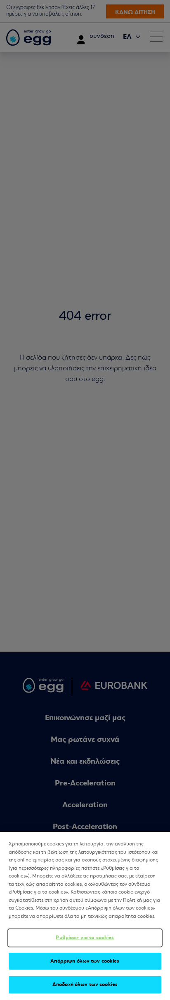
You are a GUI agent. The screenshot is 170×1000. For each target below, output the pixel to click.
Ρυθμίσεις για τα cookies (85, 937)
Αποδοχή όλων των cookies (85, 984)
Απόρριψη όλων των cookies (84, 961)
